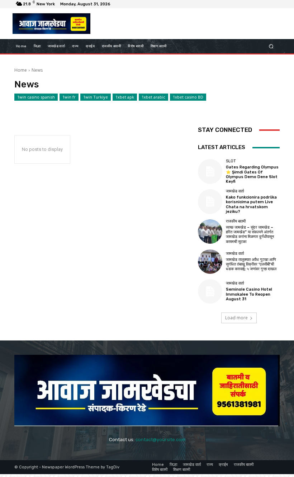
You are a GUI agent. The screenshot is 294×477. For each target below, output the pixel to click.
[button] (271, 46)
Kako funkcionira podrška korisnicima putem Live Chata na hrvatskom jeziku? (251, 204)
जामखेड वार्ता (235, 191)
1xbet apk (124, 97)
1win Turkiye (95, 97)
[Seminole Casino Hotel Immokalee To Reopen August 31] (210, 291)
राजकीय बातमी (236, 221)
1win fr (69, 97)
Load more (236, 318)
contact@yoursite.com (160, 439)
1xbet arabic (153, 97)
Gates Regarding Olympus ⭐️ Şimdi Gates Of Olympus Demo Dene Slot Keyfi (252, 174)
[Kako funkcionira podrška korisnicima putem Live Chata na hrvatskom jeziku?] (210, 201)
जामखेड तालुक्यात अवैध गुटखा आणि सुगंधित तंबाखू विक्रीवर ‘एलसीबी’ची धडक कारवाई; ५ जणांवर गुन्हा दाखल (251, 264)
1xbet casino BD (188, 97)
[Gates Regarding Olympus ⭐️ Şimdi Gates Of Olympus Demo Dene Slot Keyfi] (210, 171)
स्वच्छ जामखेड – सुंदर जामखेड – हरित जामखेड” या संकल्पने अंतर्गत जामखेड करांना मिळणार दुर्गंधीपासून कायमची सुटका (250, 234)
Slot (231, 161)
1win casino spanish (36, 97)
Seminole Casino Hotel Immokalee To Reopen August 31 (249, 294)
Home (20, 70)
